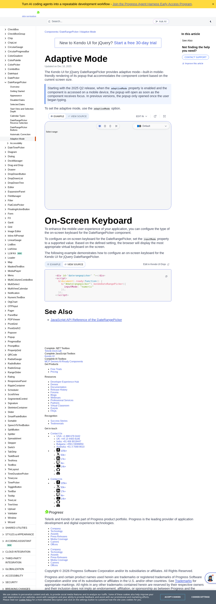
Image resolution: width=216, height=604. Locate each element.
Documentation (58, 387)
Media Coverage (59, 539)
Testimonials (57, 423)
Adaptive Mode (17, 139)
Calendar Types (17, 116)
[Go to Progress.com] (54, 513)
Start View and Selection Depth (22, 110)
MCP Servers (52, 361)
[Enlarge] (164, 116)
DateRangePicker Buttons (18, 128)
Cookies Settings (200, 597)
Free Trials (56, 369)
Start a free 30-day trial (135, 43)
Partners (55, 403)
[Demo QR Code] (116, 126)
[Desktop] (99, 126)
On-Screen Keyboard (88, 221)
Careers (55, 542)
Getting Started (17, 91)
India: (68, 441)
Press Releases (59, 536)
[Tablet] (105, 126)
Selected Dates (17, 104)
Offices (54, 544)
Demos (54, 384)
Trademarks (183, 581)
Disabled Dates (17, 100)
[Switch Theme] (210, 21)
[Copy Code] (166, 276)
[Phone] (110, 126)
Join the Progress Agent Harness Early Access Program (152, 4)
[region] (108, 597)
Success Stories (59, 421)
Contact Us (56, 433)
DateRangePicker (69, 32)
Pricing (54, 372)
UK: (68, 439)
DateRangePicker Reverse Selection (19, 121)
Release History (59, 389)
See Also (58, 311)
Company (56, 528)
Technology (57, 531)
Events (54, 408)
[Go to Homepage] (38, 16)
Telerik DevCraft (53, 351)
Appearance (16, 95)
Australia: (70, 446)
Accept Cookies (173, 597)
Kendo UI (50, 356)
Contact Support (195, 57)
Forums (54, 392)
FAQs (53, 411)
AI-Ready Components (71, 361)
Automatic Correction (20, 134)
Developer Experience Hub (65, 382)
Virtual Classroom (60, 405)
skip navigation (29, 16)
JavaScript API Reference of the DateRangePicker (86, 320)
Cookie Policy (25, 599)
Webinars (56, 397)
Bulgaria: (69, 444)
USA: (68, 436)
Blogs (54, 395)
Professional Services (62, 400)
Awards (54, 534)
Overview (14, 87)
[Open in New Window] (155, 116)
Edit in (140, 116)
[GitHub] (58, 470)
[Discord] (58, 474)
